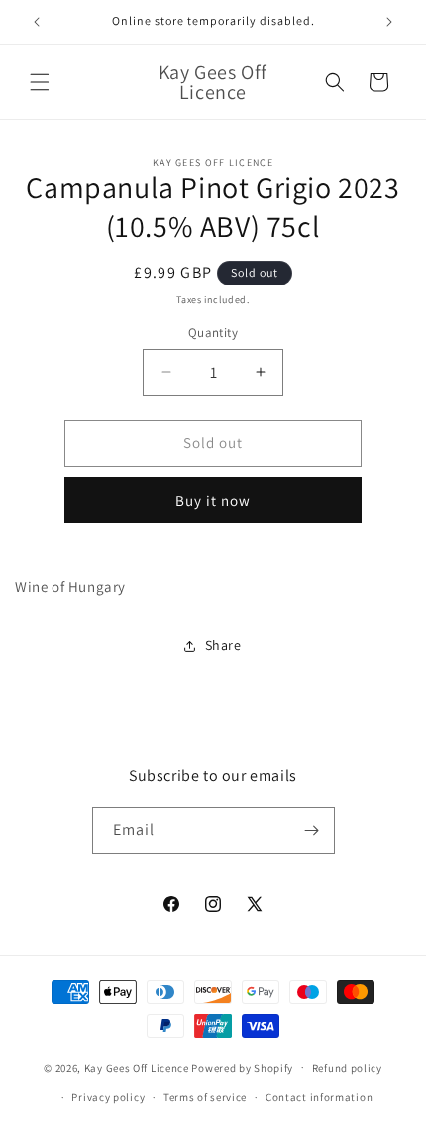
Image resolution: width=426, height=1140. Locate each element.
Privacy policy (108, 1097)
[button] (39, 82)
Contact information (319, 1097)
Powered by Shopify (242, 1067)
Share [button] (223, 645)
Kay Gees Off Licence (136, 1067)
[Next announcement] (389, 22)
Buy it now (213, 500)
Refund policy (347, 1068)
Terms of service (205, 1097)
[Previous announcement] (36, 22)
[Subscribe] (312, 830)
